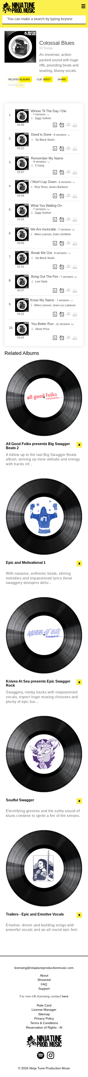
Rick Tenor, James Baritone (51, 187)
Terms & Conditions (44, 1023)
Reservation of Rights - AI (44, 1027)
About (44, 975)
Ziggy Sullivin (43, 118)
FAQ (44, 984)
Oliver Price (42, 329)
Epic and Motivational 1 (26, 563)
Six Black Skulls (45, 139)
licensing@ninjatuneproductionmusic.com (44, 968)
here (65, 996)
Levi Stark (41, 281)
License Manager (44, 1009)
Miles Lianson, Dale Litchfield (53, 234)
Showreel (44, 980)
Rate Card (44, 1005)
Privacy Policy (44, 1018)
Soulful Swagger (20, 800)
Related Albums (19, 79)
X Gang (39, 165)
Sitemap (44, 1014)
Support (44, 988)
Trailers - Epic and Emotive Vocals (35, 914)
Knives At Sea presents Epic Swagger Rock (38, 683)
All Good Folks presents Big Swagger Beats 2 (38, 446)
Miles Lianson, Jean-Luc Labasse (55, 305)
